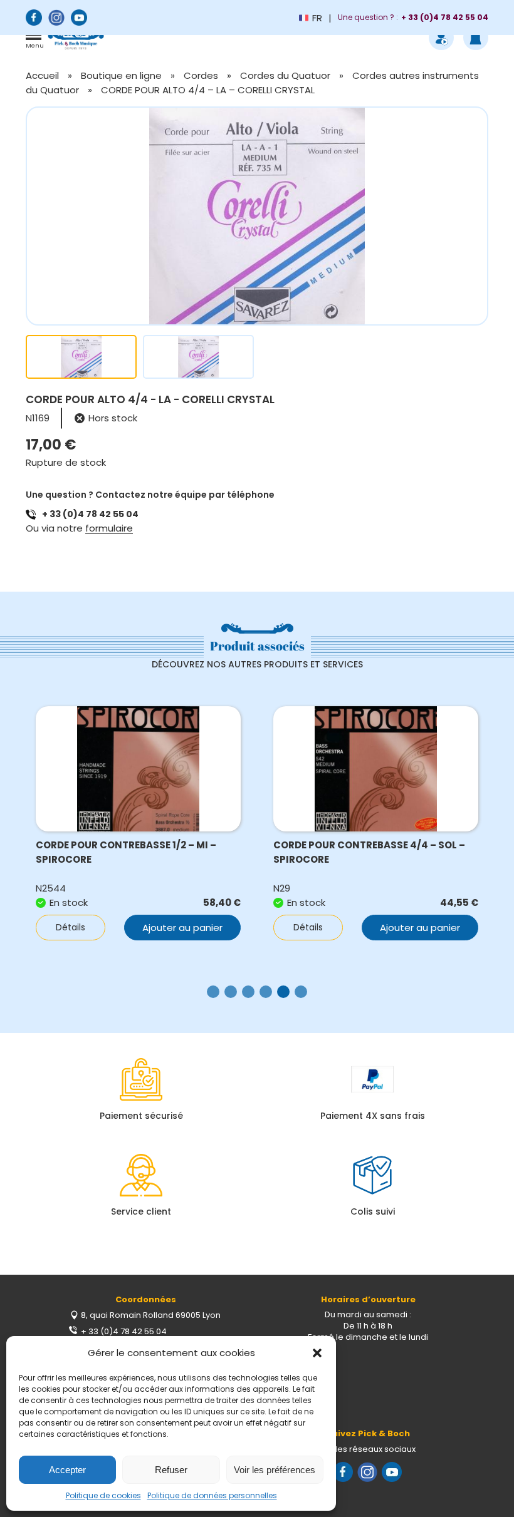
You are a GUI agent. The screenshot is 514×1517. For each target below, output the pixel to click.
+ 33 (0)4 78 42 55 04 (90, 514)
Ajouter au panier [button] (182, 927)
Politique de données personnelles (212, 1495)
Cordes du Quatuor (285, 75)
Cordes (201, 75)
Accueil (42, 75)
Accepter (67, 1469)
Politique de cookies (103, 1495)
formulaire (109, 528)
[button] (317, 1353)
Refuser (171, 1469)
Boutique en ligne (121, 75)
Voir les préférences (274, 1469)
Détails (70, 927)
